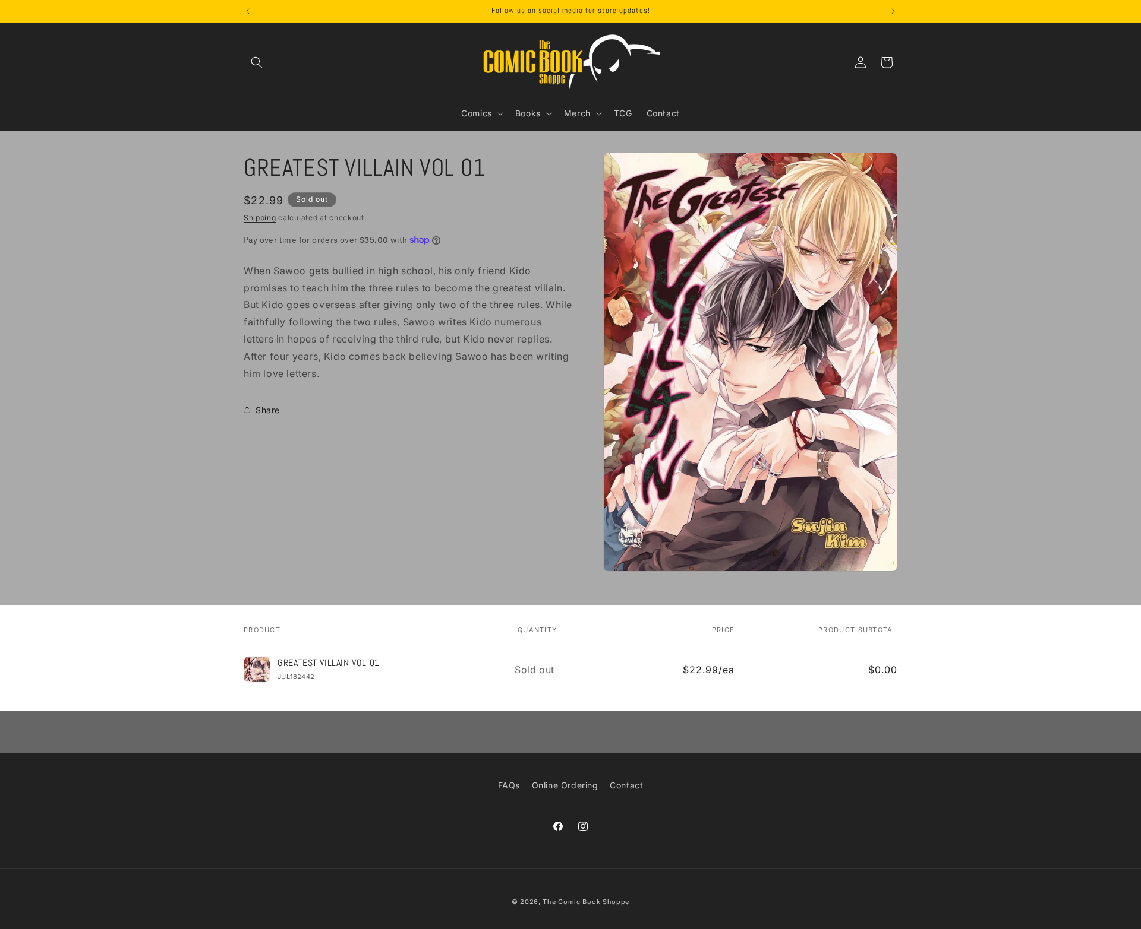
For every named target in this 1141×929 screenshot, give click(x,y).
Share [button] (268, 409)
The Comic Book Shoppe (586, 902)
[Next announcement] (893, 11)
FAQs (509, 785)
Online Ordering (565, 785)
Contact (626, 785)
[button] (257, 62)
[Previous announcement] (248, 11)
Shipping (260, 217)
